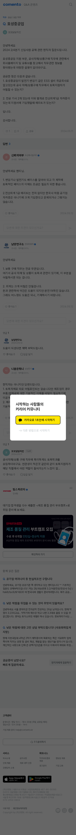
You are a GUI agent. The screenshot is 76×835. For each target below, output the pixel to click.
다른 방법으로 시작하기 (36, 430)
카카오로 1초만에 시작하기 (39, 420)
